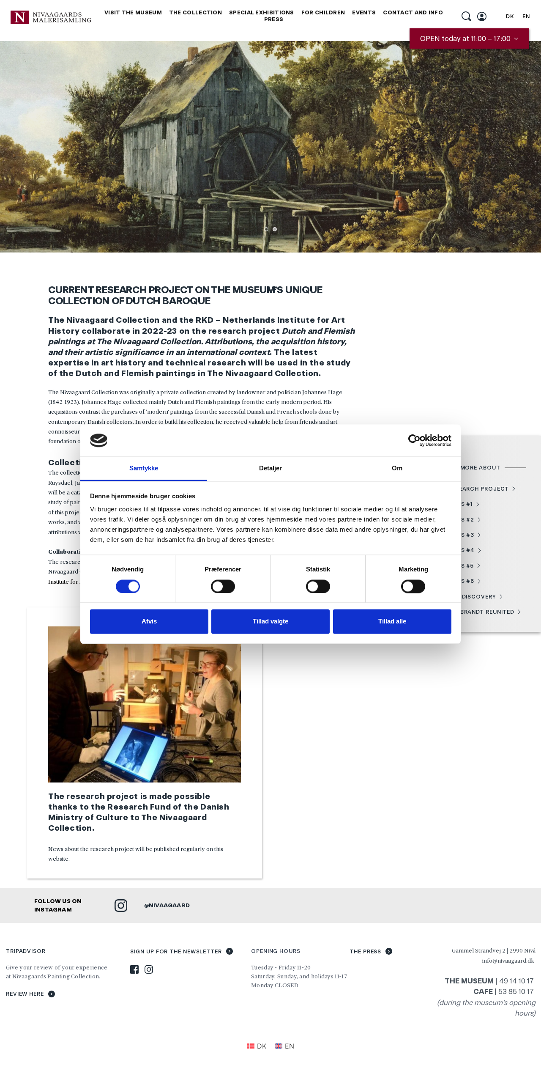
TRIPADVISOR (26, 951)
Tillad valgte (270, 621)
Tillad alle (392, 621)
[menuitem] (133, 12)
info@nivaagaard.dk (508, 960)
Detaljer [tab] (270, 468)
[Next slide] (522, 146)
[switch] (223, 586)
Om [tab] (397, 468)
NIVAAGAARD (169, 905)
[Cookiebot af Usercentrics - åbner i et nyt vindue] (414, 440)
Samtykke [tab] (143, 468)
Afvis (149, 621)
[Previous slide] (19, 146)
